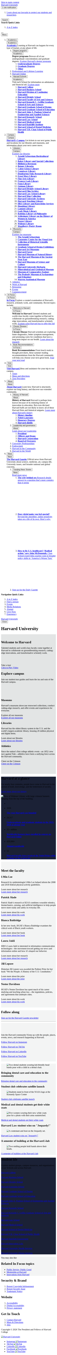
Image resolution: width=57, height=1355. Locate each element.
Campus (11, 138)
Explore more (34, 84)
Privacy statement (14, 1308)
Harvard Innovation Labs (12, 1243)
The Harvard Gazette (17, 459)
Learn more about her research (14, 892)
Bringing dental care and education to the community (24, 1081)
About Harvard (14, 387)
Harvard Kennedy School (12, 1208)
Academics (12, 43)
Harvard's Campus (16, 140)
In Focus (11, 298)
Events (10, 604)
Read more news (19, 475)
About (10, 384)
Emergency (12, 614)
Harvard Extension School (12, 1187)
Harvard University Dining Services (17, 1253)
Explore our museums (21, 234)
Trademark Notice (14, 1291)
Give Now (11, 612)
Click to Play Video (9, 667)
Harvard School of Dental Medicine (16, 1229)
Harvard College (8, 1172)
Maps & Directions (15, 1322)
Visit (9, 366)
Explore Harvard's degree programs (35, 61)
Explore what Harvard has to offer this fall (36, 323)
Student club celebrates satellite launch (18, 1099)
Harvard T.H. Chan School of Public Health (20, 1234)
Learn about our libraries (12, 740)
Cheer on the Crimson (10, 764)
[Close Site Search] (2, 32)
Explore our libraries (21, 154)
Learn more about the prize (13, 979)
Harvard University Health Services (16, 1248)
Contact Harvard (14, 1320)
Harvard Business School (12, 1177)
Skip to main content (10, 2)
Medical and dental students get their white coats (22, 1120)
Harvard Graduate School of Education (18, 1196)
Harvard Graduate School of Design (17, 1191)
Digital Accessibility (15, 1305)
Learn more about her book (13, 935)
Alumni (10, 609)
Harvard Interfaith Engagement (14, 1239)
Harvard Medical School (12, 1225)
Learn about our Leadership (24, 431)
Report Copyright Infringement (20, 1286)
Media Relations (14, 607)
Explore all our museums (12, 718)
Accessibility (12, 1303)
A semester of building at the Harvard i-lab (19, 1153)
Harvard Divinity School (12, 1182)
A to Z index (12, 27)
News (10, 457)
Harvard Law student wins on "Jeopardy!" (19, 1135)
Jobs (9, 1325)
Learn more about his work (13, 915)
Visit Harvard (13, 368)
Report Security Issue (16, 1289)
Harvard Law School (10, 1220)
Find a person (13, 602)
